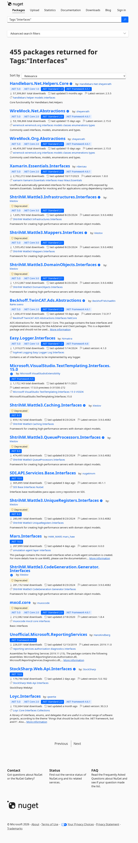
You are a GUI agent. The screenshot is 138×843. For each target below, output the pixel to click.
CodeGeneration (41, 589)
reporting (18, 648)
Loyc (15, 710)
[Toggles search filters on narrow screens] (124, 33)
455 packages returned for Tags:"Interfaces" (54, 56)
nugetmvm (88, 473)
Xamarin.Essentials (34, 180)
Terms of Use (49, 824)
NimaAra (67, 338)
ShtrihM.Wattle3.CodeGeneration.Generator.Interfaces (54, 568)
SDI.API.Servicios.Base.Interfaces (43, 473)
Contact (13, 770)
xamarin (18, 180)
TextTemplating (48, 391)
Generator (58, 589)
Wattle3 (27, 219)
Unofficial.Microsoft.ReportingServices (48, 634)
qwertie (51, 696)
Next (77, 743)
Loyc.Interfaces (25, 696)
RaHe (13, 304)
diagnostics (57, 648)
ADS (36, 318)
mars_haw (69, 536)
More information (60, 329)
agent (29, 550)
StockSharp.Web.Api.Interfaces (41, 669)
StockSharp (89, 669)
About (35, 824)
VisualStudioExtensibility (46, 373)
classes (67, 125)
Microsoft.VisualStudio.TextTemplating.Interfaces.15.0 (60, 367)
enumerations (80, 125)
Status (54, 770)
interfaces (49, 97)
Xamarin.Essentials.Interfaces (40, 166)
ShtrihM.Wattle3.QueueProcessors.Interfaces (55, 437)
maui (60, 180)
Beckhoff (97, 300)
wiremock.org (33, 125)
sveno (19, 304)
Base (20, 487)
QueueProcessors (42, 459)
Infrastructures (41, 219)
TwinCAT (29, 318)
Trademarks (15, 828)
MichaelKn (109, 300)
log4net (17, 352)
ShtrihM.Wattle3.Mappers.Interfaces (46, 232)
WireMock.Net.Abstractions (37, 111)
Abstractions (47, 318)
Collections (43, 710)
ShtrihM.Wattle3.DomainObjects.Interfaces (53, 264)
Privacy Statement (107, 824)
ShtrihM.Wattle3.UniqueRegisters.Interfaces (54, 500)
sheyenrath (104, 84)
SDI (15, 487)
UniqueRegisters (41, 522)
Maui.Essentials (73, 180)
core (35, 621)
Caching (37, 424)
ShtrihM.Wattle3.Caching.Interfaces (46, 405)
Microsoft (26, 373)
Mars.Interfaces (26, 536)
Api (34, 683)
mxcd (29, 621)
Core (21, 710)
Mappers (37, 251)
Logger (43, 352)
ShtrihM (17, 219)
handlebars (19, 97)
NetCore (72, 318)
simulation (19, 550)
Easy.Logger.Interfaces (32, 338)
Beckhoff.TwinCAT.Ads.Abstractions (45, 300)
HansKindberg (102, 635)
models (39, 97)
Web (29, 683)
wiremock (18, 125)
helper (30, 97)
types (92, 125)
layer (36, 550)
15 (71, 391)
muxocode (43, 603)
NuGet (39, 487)
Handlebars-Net (89, 84)
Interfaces (56, 219)
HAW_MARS (55, 536)
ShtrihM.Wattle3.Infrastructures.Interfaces (53, 197)
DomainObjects (41, 287)
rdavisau (82, 166)
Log (50, 352)
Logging (27, 352)
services (29, 648)
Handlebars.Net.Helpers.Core (39, 83)
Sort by (15, 75)
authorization (42, 648)
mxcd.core (20, 602)
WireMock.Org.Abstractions (37, 138)
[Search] (124, 20)
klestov (14, 201)
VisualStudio (32, 391)
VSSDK (80, 391)
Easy (35, 352)
